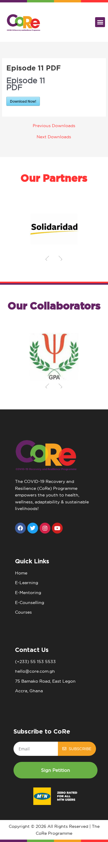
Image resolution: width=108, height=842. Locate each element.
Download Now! (23, 101)
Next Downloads (54, 137)
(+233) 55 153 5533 (35, 661)
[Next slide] (60, 259)
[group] (54, 229)
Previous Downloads (54, 126)
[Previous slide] (47, 259)
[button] (100, 22)
